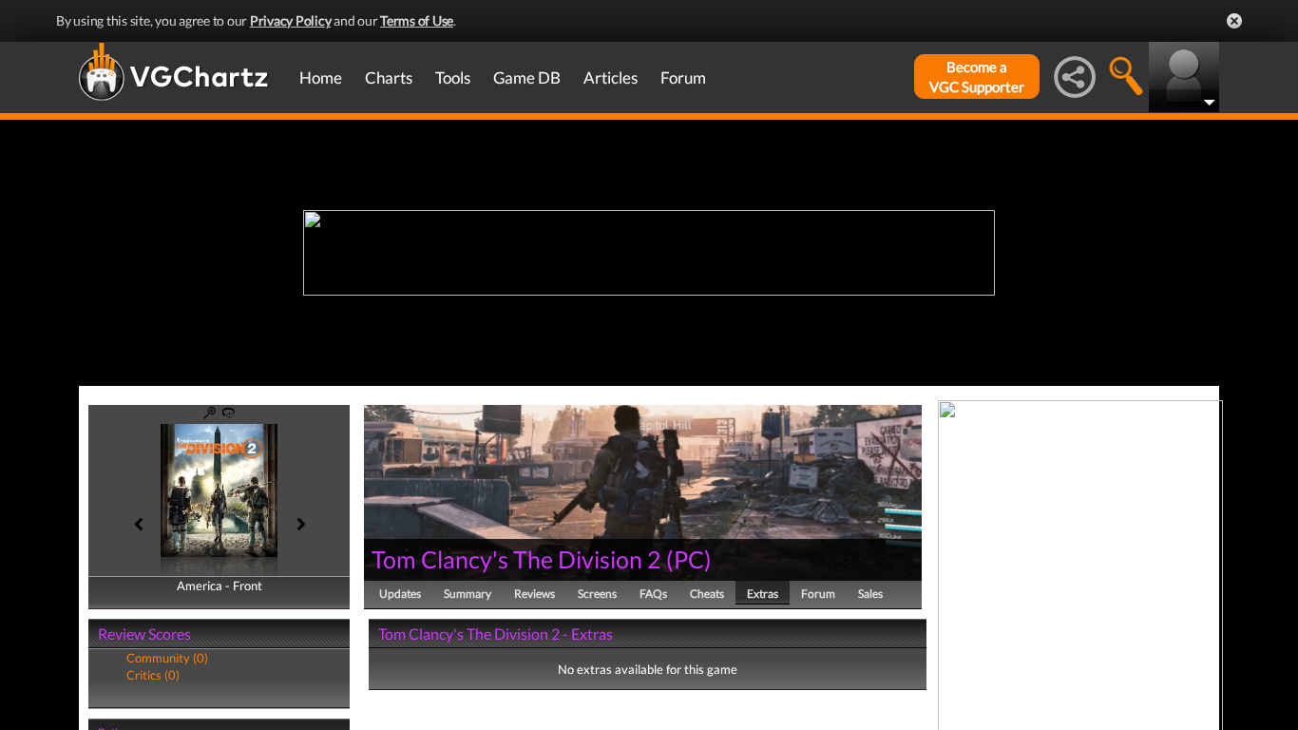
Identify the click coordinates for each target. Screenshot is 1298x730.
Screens (597, 593)
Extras (762, 593)
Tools (452, 77)
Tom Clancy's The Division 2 (516, 559)
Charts (388, 77)
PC (689, 559)
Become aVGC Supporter (976, 76)
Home (320, 77)
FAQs (653, 593)
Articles (610, 77)
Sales (870, 593)
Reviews (534, 593)
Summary (467, 593)
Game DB (527, 77)
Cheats (707, 593)
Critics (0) (153, 674)
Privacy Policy (291, 20)
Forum (683, 77)
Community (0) (167, 657)
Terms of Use (416, 20)
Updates (400, 593)
